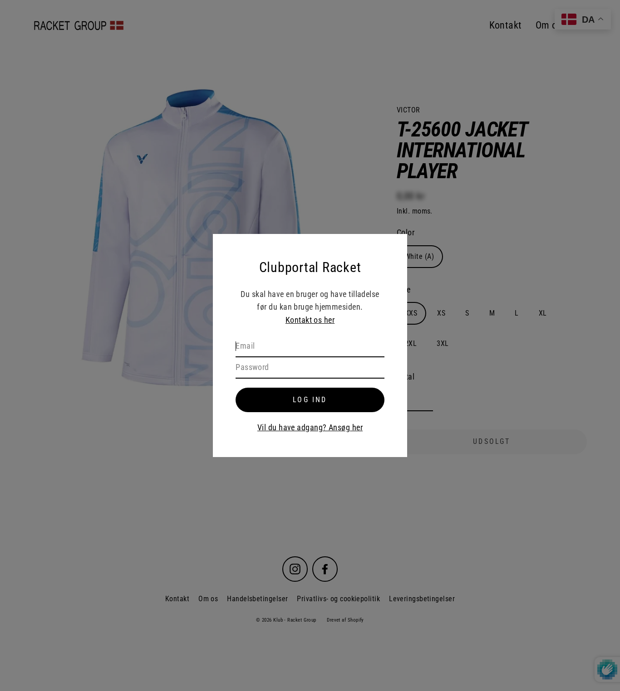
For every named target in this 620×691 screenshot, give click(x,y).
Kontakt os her (310, 320)
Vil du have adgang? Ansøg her (310, 427)
